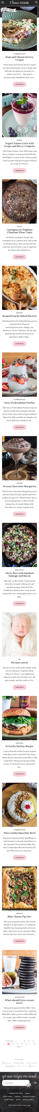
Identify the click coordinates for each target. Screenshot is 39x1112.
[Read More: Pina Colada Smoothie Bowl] (19, 805)
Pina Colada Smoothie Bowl (19, 833)
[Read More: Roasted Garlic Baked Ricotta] (19, 288)
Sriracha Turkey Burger (20, 746)
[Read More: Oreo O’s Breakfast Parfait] (19, 374)
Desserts (19, 226)
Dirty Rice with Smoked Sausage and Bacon (19, 574)
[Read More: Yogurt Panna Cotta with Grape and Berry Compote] (19, 115)
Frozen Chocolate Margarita (19, 486)
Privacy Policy (28, 1099)
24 (17, 1044)
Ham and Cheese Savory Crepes (19, 58)
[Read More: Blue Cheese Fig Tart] (19, 888)
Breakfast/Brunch (19, 54)
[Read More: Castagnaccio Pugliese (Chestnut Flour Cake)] (19, 201)
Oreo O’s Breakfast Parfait (19, 403)
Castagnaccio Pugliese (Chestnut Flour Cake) (19, 231)
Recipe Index (9, 1099)
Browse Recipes (29, 1096)
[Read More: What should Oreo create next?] (19, 972)
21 (4, 1044)
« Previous (9, 1041)
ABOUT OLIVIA (7, 1096)
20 (33, 1041)
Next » (19, 1047)
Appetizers (19, 313)
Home (27, 1093)
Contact (18, 1096)
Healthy (19, 140)
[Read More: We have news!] (19, 634)
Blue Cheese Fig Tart (19, 916)
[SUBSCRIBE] (34, 1083)
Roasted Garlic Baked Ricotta (19, 316)
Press (18, 1099)
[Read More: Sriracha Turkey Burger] (19, 718)
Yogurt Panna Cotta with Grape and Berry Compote (19, 145)
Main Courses (19, 570)
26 (26, 1044)
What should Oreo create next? (19, 1001)
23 (13, 1044)
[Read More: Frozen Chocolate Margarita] (19, 458)
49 (34, 1044)
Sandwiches (19, 743)
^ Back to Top (15, 1093)
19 (29, 1041)
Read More (18, 85)
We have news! (19, 662)
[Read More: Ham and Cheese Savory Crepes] (19, 29)
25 (22, 1044)
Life (19, 659)
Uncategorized (19, 997)
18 (24, 1041)
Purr (29, 1105)
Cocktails (19, 483)
